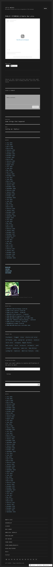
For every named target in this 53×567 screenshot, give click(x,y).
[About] (33, 559)
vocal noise (33, 80)
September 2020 (11, 188)
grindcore (29, 340)
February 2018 (11, 228)
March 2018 (10, 226)
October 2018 (10, 214)
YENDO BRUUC (8, 542)
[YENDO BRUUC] (25, 559)
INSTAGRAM (8, 272)
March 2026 (10, 148)
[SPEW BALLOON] (20, 559)
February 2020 (11, 190)
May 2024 (9, 170)
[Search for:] (21, 384)
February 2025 (11, 161)
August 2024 (10, 164)
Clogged (16, 337)
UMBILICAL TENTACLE (11, 532)
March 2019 (10, 206)
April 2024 (10, 172)
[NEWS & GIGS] (6, 559)
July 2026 (9, 142)
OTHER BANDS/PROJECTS (11, 545)
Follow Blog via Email (10, 360)
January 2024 (10, 174)
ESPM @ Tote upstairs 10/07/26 (16, 310)
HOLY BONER (8, 529)
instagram (18, 342)
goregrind (21, 340)
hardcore (36, 340)
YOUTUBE (7, 269)
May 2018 (9, 223)
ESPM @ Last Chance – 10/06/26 (16, 312)
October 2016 (10, 256)
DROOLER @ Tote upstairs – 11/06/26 (18, 314)
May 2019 (9, 203)
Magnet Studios (26, 342)
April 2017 (10, 245)
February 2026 (11, 150)
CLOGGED (7, 526)
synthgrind (9, 350)
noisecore (23, 345)
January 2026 (10, 152)
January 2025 (10, 163)
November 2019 (11, 194)
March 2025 (10, 159)
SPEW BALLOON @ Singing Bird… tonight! (18, 316)
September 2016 (11, 257)
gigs (15, 340)
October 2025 (10, 157)
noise (34, 79)
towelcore (17, 350)
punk (37, 345)
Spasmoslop (16, 348)
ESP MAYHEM (8, 538)
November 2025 (11, 155)
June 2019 (9, 201)
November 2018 (11, 212)
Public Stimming (19, 80)
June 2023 (9, 179)
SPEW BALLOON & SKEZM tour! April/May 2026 (20, 318)
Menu (45, 8)
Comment (35, 106)
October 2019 (10, 195)
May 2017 (9, 243)
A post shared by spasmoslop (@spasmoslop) (22, 56)
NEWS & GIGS (8, 519)
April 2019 (10, 205)
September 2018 (11, 215)
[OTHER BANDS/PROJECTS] (28, 559)
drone (22, 337)
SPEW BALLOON (9, 535)
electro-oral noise (20, 79)
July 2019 (9, 199)
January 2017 (10, 250)
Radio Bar (26, 80)
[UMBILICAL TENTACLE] (17, 559)
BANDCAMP (7, 267)
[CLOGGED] (12, 559)
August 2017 (10, 237)
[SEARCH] (38, 384)
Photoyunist (12, 80)
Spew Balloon (33, 348)
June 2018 (9, 221)
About (6, 551)
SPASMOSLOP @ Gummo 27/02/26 (15, 323)
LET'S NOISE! (10, 7)
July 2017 (9, 239)
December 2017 (11, 232)
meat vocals (9, 345)
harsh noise (28, 79)
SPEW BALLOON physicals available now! (18, 325)
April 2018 (10, 225)
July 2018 (9, 219)
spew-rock (24, 348)
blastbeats (9, 337)
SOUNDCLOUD (8, 271)
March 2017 (10, 247)
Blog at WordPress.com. (18, 563)
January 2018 (10, 230)
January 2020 (10, 192)
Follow (9, 374)
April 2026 (10, 146)
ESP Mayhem (9, 340)
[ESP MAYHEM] (23, 559)
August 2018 (10, 217)
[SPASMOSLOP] (9, 559)
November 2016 (11, 254)
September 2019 (11, 197)
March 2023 (10, 181)
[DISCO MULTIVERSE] (31, 559)
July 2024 (9, 166)
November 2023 (11, 175)
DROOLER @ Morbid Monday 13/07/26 (17, 308)
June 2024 (9, 168)
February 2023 (11, 183)
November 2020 (11, 186)
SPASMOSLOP (8, 523)
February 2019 (11, 208)
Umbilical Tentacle (27, 350)
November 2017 (11, 234)
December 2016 (11, 252)
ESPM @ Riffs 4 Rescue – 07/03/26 (17, 321)
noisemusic (31, 345)
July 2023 (9, 177)
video (37, 350)
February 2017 (11, 248)
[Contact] (36, 559)
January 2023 (10, 184)
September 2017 (11, 236)
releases (8, 348)
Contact (7, 554)
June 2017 (9, 241)
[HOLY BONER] (14, 559)
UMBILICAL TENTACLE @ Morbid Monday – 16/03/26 (21, 319)
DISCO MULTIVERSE (10, 548)
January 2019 (10, 210)
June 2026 (9, 144)
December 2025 (11, 153)
